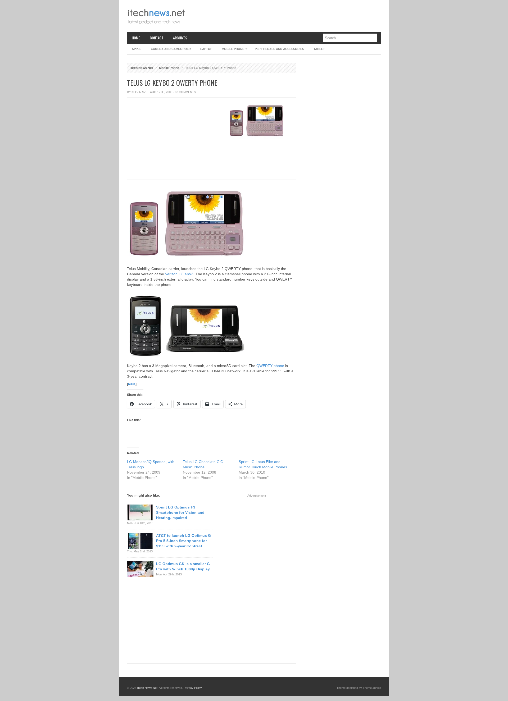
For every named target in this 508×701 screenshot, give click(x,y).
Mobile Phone (230, 49)
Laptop (206, 49)
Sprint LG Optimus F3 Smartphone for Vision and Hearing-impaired (180, 512)
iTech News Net (141, 68)
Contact (156, 37)
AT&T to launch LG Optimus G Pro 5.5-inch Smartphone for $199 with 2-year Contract (183, 540)
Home (136, 37)
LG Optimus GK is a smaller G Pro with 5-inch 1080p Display (183, 566)
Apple (136, 49)
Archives (180, 37)
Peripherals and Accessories (279, 49)
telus (131, 384)
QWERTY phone (270, 366)
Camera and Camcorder (171, 49)
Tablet (319, 49)
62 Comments (185, 92)
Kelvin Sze (139, 92)
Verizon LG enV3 (179, 274)
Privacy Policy (193, 687)
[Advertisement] (284, 16)
